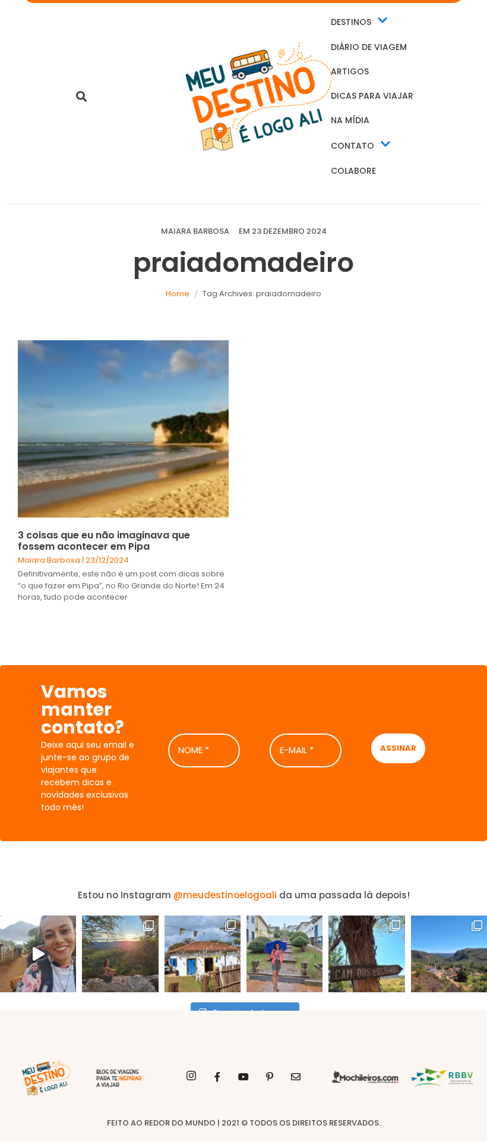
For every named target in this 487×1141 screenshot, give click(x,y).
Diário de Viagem (369, 47)
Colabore (353, 171)
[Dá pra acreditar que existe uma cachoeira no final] (120, 954)
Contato (352, 146)
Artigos (350, 71)
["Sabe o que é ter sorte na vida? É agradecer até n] (38, 954)
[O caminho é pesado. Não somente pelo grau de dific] (366, 954)
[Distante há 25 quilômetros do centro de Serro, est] (203, 954)
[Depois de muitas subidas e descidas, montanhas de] (449, 954)
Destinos (351, 22)
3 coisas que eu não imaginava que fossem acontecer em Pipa (104, 540)
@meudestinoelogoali (225, 895)
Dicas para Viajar (372, 96)
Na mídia (350, 120)
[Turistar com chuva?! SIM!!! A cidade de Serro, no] (284, 954)
